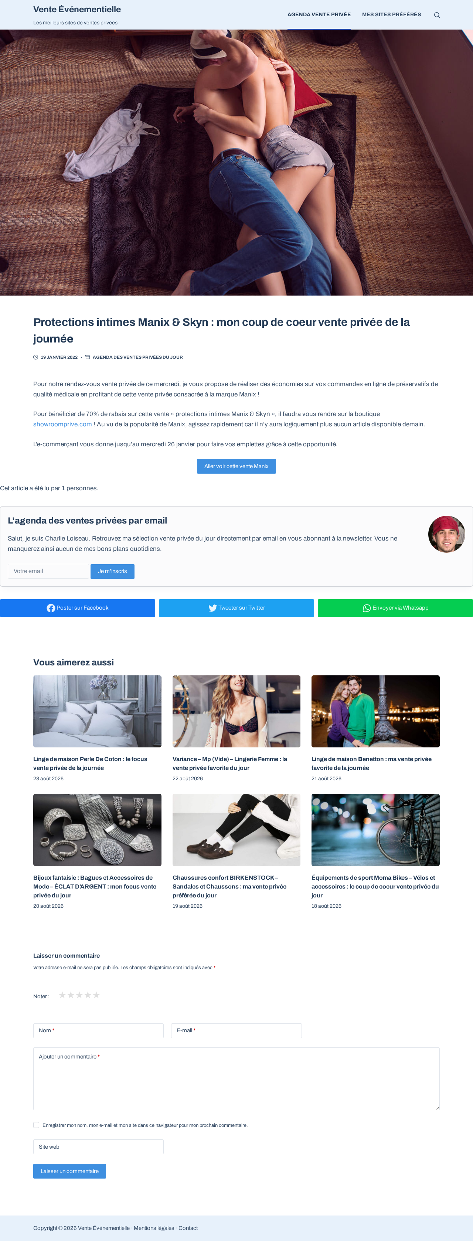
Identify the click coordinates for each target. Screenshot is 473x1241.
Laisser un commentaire (70, 1171)
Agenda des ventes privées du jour (138, 357)
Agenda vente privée (319, 14)
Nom (46, 1030)
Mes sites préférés (391, 14)
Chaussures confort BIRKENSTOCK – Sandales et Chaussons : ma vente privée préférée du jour (229, 887)
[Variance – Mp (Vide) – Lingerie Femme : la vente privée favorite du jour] (237, 711)
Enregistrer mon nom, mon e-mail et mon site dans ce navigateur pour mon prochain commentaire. (145, 1125)
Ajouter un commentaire (69, 1057)
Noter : (41, 996)
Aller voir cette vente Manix (236, 466)
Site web (49, 1147)
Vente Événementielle (77, 9)
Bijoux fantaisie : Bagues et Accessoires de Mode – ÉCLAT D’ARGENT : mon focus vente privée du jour (94, 887)
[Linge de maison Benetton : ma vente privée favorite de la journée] (376, 711)
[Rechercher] (437, 15)
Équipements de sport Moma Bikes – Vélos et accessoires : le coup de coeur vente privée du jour (375, 887)
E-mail (186, 1030)
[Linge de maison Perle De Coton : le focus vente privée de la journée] (97, 711)
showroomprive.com (62, 424)
